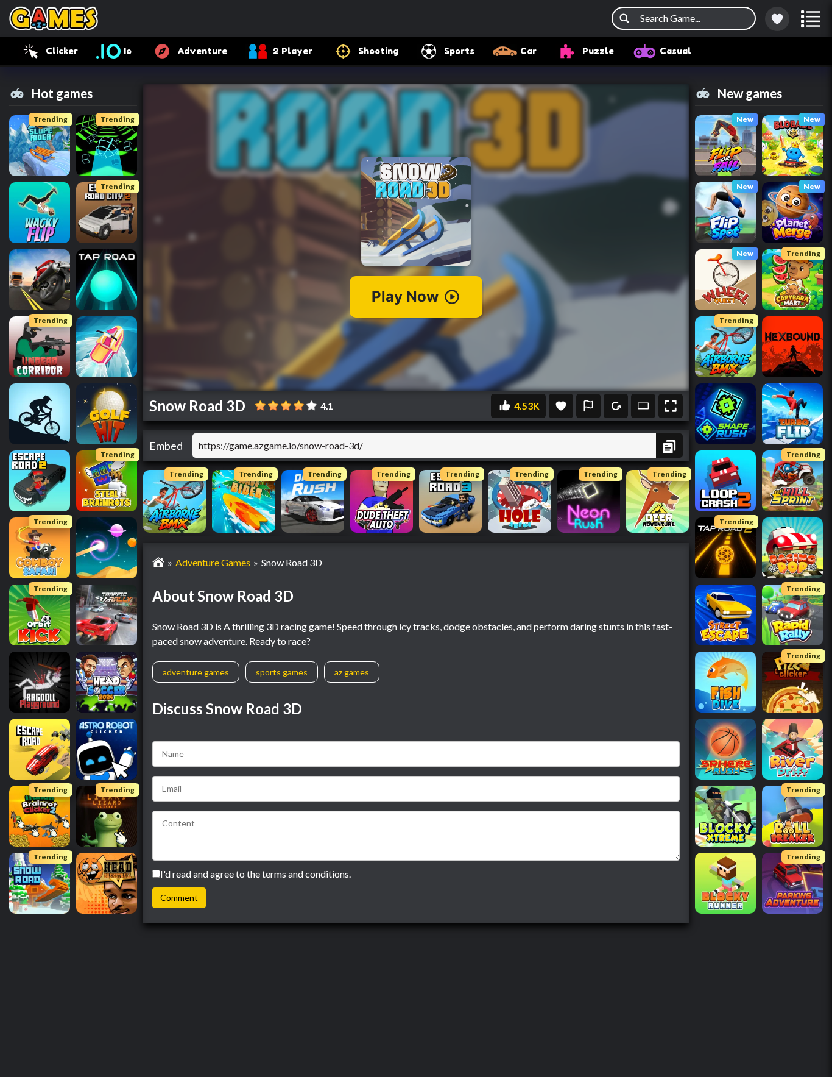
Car (528, 51)
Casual (675, 51)
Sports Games (282, 672)
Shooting (378, 51)
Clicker (62, 51)
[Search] (624, 18)
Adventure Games (212, 562)
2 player (292, 51)
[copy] (669, 445)
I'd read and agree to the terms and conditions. (255, 874)
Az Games (351, 672)
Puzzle (598, 51)
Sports (459, 51)
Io (128, 51)
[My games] (777, 19)
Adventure (202, 51)
